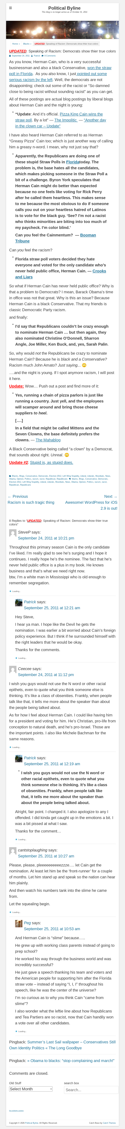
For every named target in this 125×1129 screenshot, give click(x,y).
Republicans (62, 479)
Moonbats (99, 476)
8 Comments (50, 56)
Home (16, 44)
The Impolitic (66, 120)
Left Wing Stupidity (70, 476)
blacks (75, 479)
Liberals (90, 476)
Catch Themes (109, 1123)
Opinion (20, 479)
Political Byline (64, 8)
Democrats (43, 476)
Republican (50, 479)
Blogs (21, 476)
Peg (27, 923)
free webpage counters (16, 1110)
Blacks (27, 44)
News (107, 476)
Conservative (31, 476)
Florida (72, 162)
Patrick (37, 56)
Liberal (83, 476)
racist (42, 479)
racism (35, 479)
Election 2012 (55, 476)
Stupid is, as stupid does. (51, 462)
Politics (28, 479)
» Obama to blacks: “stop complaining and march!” (70, 1060)
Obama (12, 479)
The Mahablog (48, 440)
